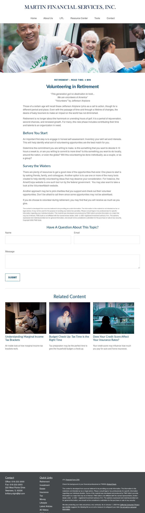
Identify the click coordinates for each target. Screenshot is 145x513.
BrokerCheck (111, 484)
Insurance (44, 492)
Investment (45, 485)
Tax (41, 495)
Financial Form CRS (72, 479)
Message (9, 251)
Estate (42, 488)
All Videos (44, 509)
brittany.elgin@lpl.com (15, 493)
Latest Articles (46, 506)
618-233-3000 (18, 481)
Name (8, 232)
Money (43, 499)
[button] (33, 18)
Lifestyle (43, 502)
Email (77, 232)
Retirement (45, 481)
